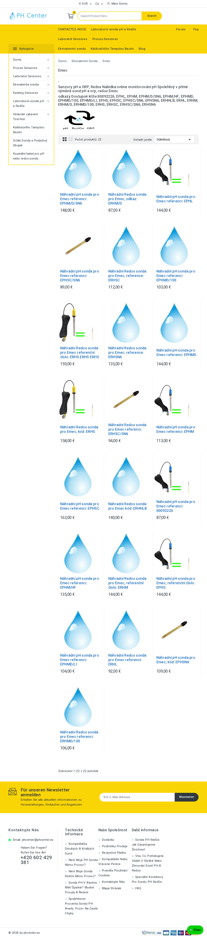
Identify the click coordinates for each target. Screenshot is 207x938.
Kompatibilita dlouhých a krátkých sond (79, 849)
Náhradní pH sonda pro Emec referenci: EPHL (175, 199)
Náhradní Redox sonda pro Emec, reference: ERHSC (127, 276)
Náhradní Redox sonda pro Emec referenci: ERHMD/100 (79, 737)
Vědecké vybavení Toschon (31, 116)
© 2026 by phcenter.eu (24, 933)
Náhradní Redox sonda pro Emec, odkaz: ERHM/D (127, 199)
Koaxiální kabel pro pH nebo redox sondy (28, 156)
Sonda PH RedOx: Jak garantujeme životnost (146, 845)
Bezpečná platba (113, 852)
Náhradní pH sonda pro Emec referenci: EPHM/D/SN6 (79, 199)
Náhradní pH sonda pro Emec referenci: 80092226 (175, 506)
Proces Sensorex (105, 39)
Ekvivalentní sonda (72, 48)
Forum (181, 29)
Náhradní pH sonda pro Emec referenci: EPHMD (176, 352)
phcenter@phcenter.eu (38, 840)
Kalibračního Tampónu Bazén (112, 48)
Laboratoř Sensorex (72, 39)
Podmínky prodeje (114, 846)
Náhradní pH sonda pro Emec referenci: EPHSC (79, 506)
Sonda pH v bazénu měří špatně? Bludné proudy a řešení (81, 887)
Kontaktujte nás (23, 830)
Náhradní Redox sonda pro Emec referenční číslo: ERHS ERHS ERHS (79, 352)
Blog (142, 48)
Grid (65, 139)
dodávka (107, 840)
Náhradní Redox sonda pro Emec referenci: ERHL (127, 660)
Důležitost (174, 139)
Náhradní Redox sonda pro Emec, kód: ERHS (79, 429)
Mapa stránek (111, 888)
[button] (195, 929)
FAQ (137, 888)
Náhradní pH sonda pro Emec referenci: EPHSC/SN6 (79, 276)
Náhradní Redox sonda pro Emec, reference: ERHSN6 (127, 352)
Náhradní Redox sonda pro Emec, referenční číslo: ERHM (127, 583)
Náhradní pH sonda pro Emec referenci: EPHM (175, 429)
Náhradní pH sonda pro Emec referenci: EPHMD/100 (175, 276)
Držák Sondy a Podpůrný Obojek (30, 143)
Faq (196, 29)
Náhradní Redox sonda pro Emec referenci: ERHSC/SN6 (127, 429)
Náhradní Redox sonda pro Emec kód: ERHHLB (127, 506)
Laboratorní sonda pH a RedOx (113, 29)
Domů (31, 59)
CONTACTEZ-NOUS (72, 29)
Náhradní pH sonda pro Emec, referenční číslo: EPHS (175, 583)
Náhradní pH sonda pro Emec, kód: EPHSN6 (175, 660)
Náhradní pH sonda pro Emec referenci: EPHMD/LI (79, 660)
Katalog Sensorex (31, 93)
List (71, 139)
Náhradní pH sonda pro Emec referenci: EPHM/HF (79, 583)
